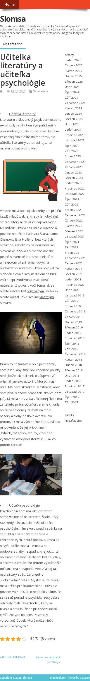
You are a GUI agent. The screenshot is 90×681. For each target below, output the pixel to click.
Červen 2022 (74, 220)
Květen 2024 (73, 108)
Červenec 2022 (75, 215)
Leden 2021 (73, 279)
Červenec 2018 (75, 354)
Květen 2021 (73, 269)
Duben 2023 (73, 172)
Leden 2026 (73, 60)
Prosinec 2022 (75, 188)
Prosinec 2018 (75, 338)
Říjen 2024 (72, 92)
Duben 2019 (73, 322)
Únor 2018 (72, 376)
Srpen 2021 (73, 253)
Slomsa (13, 18)
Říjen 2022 (72, 199)
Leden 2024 (73, 129)
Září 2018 (71, 349)
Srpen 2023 (73, 156)
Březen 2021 (74, 274)
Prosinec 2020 (75, 285)
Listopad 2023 (75, 140)
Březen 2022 (74, 231)
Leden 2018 (73, 381)
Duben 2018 (73, 365)
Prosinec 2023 (75, 135)
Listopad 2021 (75, 236)
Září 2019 (71, 301)
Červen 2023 (74, 167)
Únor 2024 (72, 124)
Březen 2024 (74, 119)
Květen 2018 (73, 360)
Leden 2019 (73, 333)
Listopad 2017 (75, 392)
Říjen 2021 (72, 242)
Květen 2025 (73, 71)
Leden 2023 (73, 183)
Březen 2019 (74, 327)
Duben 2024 (73, 113)
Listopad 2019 (75, 295)
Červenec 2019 (75, 311)
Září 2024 (71, 97)
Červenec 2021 (75, 258)
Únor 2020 (72, 290)
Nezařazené (12, 44)
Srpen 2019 (73, 306)
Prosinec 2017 (75, 386)
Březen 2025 (74, 81)
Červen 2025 (74, 65)
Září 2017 (71, 402)
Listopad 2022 (75, 194)
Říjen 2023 (72, 146)
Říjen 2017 (72, 397)
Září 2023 (71, 151)
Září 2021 (71, 247)
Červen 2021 (74, 263)
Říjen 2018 (72, 344)
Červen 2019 (74, 317)
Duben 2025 (73, 76)
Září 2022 (71, 204)
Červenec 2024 (75, 103)
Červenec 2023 (75, 162)
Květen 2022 (73, 226)
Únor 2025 (72, 87)
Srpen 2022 (73, 210)
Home (9, 4)
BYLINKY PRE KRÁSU (14, 657)
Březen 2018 (74, 370)
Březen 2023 (74, 178)
